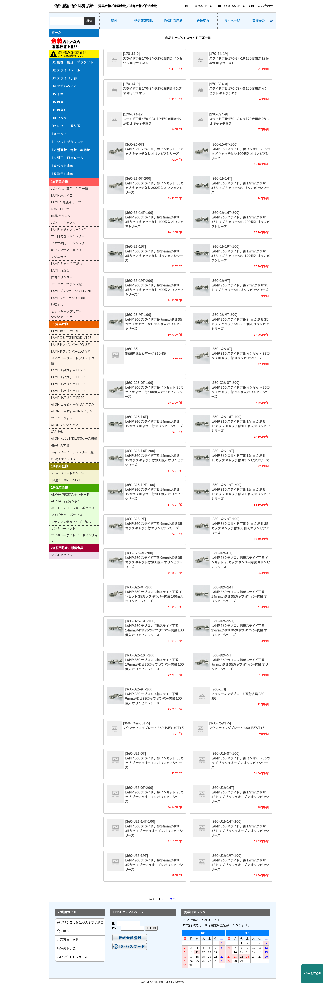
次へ (173, 899)
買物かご (258, 21)
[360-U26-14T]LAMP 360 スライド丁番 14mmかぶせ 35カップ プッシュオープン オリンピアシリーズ (240, 794)
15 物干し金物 (63, 174)
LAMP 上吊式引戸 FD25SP (70, 370)
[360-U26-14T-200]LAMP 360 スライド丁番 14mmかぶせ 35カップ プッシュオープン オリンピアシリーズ (240, 828)
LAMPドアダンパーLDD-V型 (70, 351)
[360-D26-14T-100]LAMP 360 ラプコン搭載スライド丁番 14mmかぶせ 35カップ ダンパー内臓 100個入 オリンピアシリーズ (154, 628)
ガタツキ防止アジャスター (69, 243)
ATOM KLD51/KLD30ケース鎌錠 (74, 438)
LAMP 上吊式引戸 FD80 (67, 398)
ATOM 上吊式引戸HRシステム (71, 411)
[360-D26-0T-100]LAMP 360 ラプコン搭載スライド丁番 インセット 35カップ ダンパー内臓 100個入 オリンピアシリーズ (154, 594)
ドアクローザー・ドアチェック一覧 (74, 361)
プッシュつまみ (62, 418)
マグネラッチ (60, 257)
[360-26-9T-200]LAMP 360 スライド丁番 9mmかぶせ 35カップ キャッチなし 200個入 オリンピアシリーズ (240, 322)
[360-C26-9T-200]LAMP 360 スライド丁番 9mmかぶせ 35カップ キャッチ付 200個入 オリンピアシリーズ (154, 560)
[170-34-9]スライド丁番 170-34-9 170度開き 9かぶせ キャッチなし (152, 89)
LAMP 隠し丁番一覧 (65, 331)
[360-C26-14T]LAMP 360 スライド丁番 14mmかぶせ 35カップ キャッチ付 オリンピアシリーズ (154, 422)
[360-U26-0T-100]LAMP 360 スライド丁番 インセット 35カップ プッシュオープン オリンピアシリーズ (240, 760)
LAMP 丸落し (60, 270)
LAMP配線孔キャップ (66, 202)
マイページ (232, 21)
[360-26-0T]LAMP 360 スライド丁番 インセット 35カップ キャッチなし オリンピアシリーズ (154, 149)
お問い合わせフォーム (72, 957)
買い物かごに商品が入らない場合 (74, 54)
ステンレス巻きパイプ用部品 (71, 522)
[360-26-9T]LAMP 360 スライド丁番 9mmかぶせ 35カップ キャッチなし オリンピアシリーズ (239, 285)
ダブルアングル (61, 555)
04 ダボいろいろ (64, 86)
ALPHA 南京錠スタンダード (70, 494)
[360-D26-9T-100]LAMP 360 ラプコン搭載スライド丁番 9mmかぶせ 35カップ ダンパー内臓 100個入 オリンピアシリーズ (153, 696)
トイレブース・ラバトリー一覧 (72, 452)
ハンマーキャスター (65, 223)
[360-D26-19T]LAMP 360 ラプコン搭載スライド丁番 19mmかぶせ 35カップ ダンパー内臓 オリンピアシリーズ (239, 628)
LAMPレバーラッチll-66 (68, 298)
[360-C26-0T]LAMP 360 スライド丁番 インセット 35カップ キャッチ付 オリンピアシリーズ (240, 354)
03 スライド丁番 (64, 78)
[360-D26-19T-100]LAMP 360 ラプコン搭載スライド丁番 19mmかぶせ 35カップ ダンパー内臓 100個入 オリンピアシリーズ (154, 662)
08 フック (59, 118)
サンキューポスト (63, 528)
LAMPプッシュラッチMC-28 (71, 291)
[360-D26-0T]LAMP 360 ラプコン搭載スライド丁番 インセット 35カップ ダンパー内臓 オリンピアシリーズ (240, 560)
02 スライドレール (66, 70)
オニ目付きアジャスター (68, 236)
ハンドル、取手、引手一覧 (69, 189)
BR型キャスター (62, 216)
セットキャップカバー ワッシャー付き (66, 314)
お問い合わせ (263, 6)
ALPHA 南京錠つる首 (65, 501)
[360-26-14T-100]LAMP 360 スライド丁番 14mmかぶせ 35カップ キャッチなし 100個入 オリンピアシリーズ (154, 219)
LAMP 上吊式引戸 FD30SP (70, 377)
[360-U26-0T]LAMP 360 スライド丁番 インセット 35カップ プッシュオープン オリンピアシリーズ (154, 760)
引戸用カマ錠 (60, 445)
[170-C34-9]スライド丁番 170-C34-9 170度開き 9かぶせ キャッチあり (239, 119)
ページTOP (312, 973)
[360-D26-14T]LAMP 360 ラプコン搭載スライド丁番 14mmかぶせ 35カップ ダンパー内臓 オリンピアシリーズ (239, 594)
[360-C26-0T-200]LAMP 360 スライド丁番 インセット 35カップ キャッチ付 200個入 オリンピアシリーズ (240, 390)
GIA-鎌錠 (57, 431)
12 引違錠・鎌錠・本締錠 (71, 150)
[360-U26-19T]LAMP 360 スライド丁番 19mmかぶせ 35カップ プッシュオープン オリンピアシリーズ (154, 862)
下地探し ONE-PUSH (65, 480)
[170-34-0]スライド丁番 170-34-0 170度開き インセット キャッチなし (153, 59)
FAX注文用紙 (173, 21)
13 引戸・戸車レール (68, 158)
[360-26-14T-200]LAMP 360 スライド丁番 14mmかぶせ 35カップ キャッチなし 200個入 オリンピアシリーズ (240, 219)
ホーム (56, 32)
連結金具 (57, 304)
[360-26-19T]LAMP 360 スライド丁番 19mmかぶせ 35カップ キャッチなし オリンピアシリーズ (154, 253)
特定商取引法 (143, 21)
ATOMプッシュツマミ (66, 425)
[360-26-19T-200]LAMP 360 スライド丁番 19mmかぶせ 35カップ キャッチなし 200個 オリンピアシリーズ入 (154, 287)
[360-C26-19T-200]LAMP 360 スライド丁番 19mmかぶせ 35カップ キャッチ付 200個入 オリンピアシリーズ (240, 492)
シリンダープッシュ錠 (66, 284)
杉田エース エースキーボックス (72, 508)
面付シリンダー (62, 277)
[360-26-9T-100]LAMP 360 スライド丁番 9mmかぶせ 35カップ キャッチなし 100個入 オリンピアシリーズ (154, 322)
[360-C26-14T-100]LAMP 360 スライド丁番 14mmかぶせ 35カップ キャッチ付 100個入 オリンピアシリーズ (240, 424)
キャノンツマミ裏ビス (66, 250)
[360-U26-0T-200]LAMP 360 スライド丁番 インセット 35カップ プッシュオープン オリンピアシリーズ (154, 794)
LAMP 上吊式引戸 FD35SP (70, 384)
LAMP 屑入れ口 (62, 195)
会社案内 (203, 21)
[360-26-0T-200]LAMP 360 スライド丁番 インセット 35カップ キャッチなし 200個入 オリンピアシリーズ (154, 185)
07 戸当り (59, 110)
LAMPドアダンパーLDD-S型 (70, 344)
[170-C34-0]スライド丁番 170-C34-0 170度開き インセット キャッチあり (238, 89)
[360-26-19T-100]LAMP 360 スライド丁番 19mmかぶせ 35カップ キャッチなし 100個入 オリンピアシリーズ (240, 253)
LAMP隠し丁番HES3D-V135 (71, 338)
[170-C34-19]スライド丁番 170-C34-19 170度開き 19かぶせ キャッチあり (152, 119)
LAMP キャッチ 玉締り (66, 264)
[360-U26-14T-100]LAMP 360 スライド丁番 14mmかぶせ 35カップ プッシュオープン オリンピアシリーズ (154, 828)
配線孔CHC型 (60, 209)
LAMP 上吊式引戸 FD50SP (70, 391)
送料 (114, 21)
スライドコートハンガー (68, 473)
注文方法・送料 (68, 939)
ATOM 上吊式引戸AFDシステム (72, 404)
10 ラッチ (59, 134)
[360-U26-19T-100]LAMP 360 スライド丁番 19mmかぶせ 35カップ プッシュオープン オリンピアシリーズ (240, 862)
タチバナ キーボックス (66, 515)
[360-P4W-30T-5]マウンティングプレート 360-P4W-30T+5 (153, 725)
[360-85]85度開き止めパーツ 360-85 (145, 351)
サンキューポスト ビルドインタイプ (74, 538)
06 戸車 (58, 102)
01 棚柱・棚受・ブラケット (73, 62)
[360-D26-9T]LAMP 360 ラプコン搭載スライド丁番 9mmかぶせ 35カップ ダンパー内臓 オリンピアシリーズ (239, 662)
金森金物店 (74, 6)
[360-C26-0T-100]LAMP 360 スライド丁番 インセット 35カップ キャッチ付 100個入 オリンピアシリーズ (154, 390)
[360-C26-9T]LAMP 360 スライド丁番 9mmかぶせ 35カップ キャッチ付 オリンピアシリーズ (153, 524)
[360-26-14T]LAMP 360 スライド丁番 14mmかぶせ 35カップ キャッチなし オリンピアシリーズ (240, 185)
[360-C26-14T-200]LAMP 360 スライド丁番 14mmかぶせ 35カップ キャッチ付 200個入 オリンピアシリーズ (154, 458)
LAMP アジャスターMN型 (69, 229)
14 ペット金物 (63, 166)
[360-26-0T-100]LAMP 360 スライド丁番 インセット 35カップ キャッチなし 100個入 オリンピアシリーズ (240, 151)
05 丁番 (58, 94)
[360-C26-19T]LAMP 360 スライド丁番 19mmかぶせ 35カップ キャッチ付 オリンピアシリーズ (240, 456)
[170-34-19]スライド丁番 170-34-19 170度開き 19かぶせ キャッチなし (239, 59)
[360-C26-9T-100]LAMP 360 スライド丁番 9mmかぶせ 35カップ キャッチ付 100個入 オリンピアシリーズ (240, 526)
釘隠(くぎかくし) (63, 459)
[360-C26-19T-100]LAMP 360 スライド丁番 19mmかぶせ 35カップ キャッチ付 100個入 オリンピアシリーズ (154, 492)
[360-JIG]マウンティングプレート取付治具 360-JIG (238, 694)
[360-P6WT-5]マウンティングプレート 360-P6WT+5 (236, 725)
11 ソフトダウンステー (69, 142)
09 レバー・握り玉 (66, 126)
